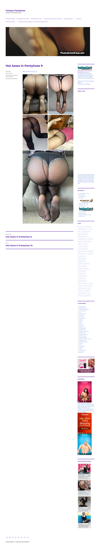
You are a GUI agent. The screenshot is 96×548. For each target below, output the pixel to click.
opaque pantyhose (82, 251)
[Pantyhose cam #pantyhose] (86, 208)
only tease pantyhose (83, 246)
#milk (89, 75)
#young (79, 76)
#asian (86, 75)
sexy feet (91, 283)
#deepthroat (89, 78)
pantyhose (8, 78)
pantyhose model (82, 266)
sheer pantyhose (88, 285)
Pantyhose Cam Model (84, 331)
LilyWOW (81, 321)
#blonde (79, 82)
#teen (92, 75)
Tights (80, 349)
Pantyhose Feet (68, 18)
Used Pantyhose (82, 350)
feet (88, 236)
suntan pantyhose (82, 293)
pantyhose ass (14, 78)
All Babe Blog (82, 195)
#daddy (79, 78)
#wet (82, 84)
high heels (90, 239)
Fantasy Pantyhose (15, 10)
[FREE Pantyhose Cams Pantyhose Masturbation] (86, 68)
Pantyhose (33, 71)
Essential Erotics (82, 196)
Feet (80, 312)
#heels (86, 81)
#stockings (82, 73)
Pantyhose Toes (82, 340)
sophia (88, 288)
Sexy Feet (81, 343)
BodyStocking (82, 306)
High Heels (81, 315)
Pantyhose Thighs (83, 337)
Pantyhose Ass (14, 75)
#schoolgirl (91, 81)
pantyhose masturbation (83, 263)
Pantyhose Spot (82, 213)
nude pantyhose (87, 241)
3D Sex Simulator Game (84, 193)
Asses (26, 71)
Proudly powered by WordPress (22, 541)
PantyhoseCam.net (36, 18)
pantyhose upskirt (82, 275)
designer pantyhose (82, 234)
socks (84, 288)
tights (89, 293)
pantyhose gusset (82, 258)
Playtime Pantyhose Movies (85, 214)
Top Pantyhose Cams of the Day (53, 18)
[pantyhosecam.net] (86, 496)
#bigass (90, 76)
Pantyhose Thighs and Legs (85, 339)
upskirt (79, 295)
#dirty (87, 76)
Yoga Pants (81, 352)
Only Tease (81, 324)
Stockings (81, 347)
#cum (85, 78)
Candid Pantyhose (83, 307)
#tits (85, 84)
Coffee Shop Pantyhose (84, 309)
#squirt (87, 73)
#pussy (83, 81)
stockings (87, 290)
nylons (85, 243)
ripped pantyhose (82, 280)
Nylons (80, 322)
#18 (78, 75)
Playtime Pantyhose (83, 341)
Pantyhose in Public (83, 334)
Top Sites (78, 18)
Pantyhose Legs (10, 21)
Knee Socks (81, 316)
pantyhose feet (81, 256)
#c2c (82, 78)
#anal (90, 73)
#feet (79, 73)
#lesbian (80, 81)
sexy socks (80, 285)
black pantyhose (87, 226)
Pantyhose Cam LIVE (83, 204)
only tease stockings (82, 248)
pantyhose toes (81, 273)
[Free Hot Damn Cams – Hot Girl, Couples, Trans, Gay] (87, 200)
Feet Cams (81, 198)
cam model (89, 229)
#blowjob (88, 84)
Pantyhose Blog (10, 18)
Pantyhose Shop (82, 211)
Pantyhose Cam (82, 330)
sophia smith (81, 290)
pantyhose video (82, 278)
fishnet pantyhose (82, 239)
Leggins (80, 319)
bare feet (80, 226)
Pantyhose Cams (82, 206)
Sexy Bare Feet (82, 216)
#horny (79, 84)
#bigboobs (81, 75)
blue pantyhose (81, 229)
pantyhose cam (89, 253)
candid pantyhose (86, 231)
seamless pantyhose (82, 283)
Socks (80, 344)
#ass (84, 409)
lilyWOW (80, 241)
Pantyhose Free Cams (23, 18)
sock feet (80, 288)
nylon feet (80, 243)
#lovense (83, 76)
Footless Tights (82, 313)
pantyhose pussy (82, 271)
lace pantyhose (82, 318)
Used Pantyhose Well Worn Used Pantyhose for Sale (33, 21)
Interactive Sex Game (83, 203)
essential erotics (81, 236)
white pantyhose (86, 295)
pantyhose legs (81, 261)
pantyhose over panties (83, 268)
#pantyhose (86, 72)
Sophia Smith (82, 346)
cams (79, 231)
